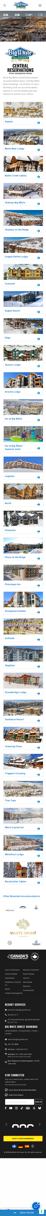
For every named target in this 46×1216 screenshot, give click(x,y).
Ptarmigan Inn (13, 584)
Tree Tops (10, 800)
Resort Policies (28, 974)
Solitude (9, 638)
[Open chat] (36, 1206)
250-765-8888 (13, 1044)
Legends (9, 476)
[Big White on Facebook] (5, 1108)
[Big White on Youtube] (10, 1108)
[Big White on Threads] (34, 1108)
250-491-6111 (13, 1015)
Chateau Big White (15, 202)
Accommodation (11, 974)
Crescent (10, 283)
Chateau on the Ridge (17, 229)
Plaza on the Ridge (15, 557)
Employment (9, 978)
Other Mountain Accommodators (21, 896)
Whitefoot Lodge (14, 854)
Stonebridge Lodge (16, 692)
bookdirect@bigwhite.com (18, 1039)
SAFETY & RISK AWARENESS (23, 1139)
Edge (7, 337)
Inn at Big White (13, 418)
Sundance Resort (14, 719)
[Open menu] (40, 5)
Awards (26, 978)
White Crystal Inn (14, 827)
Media (7, 989)
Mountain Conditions (31, 970)
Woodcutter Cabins (15, 881)
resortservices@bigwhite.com (19, 1010)
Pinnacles (10, 530)
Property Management (13, 993)
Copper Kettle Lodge (16, 256)
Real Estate (27, 982)
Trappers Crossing (15, 773)
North (8, 503)
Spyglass (10, 665)
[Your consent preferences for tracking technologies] (41, 1211)
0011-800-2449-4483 (20, 1055)
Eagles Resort (12, 310)
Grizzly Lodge (13, 391)
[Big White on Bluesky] (39, 1108)
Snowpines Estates (15, 611)
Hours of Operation (12, 970)
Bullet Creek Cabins (16, 175)
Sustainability (28, 990)
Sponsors (26, 986)
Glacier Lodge (13, 364)
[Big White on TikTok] (22, 1108)
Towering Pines (13, 746)
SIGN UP (38, 1102)
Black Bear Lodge (14, 148)
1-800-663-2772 (18, 1049)
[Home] (21, 5)
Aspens (9, 121)
